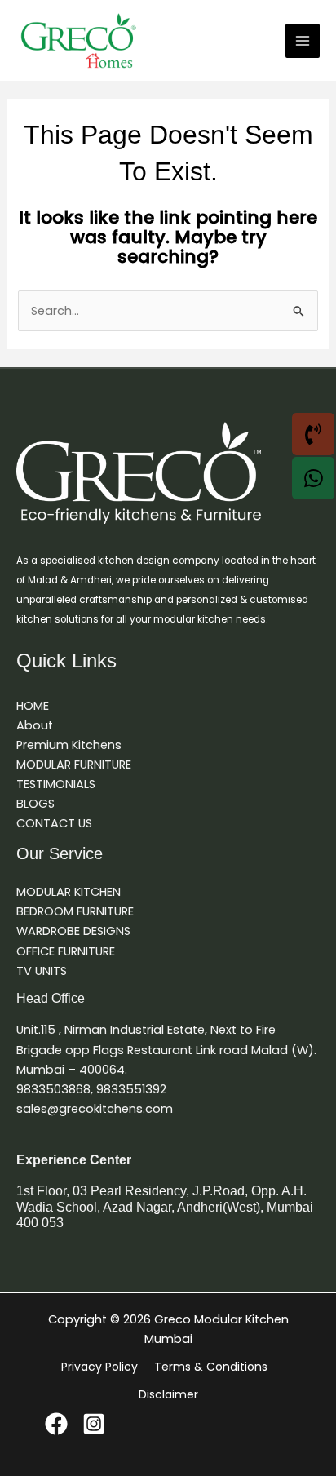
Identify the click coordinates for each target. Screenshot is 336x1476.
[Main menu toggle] (302, 41)
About (34, 725)
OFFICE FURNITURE (65, 951)
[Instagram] (93, 1423)
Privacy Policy (99, 1367)
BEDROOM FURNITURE (75, 911)
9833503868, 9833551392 (91, 1089)
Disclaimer (168, 1394)
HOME (32, 706)
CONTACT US (54, 823)
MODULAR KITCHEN (68, 892)
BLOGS (35, 804)
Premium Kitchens (69, 745)
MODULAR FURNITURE (73, 764)
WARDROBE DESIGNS (73, 931)
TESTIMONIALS (55, 784)
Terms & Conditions (210, 1367)
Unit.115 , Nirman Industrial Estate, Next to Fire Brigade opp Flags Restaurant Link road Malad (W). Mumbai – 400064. (166, 1049)
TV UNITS (41, 971)
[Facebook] (56, 1423)
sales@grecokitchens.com (94, 1109)
